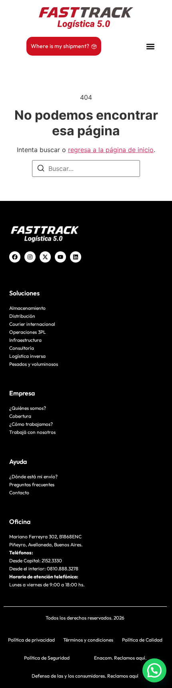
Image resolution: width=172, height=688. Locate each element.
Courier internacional (32, 324)
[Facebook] (14, 257)
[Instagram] (30, 257)
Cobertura (20, 416)
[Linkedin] (75, 257)
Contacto (19, 492)
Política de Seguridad (47, 658)
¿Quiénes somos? (27, 408)
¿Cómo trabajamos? (31, 424)
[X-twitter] (45, 257)
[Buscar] (40, 169)
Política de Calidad (142, 640)
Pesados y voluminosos (33, 364)
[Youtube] (60, 257)
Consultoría (21, 348)
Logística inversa (27, 356)
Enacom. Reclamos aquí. (120, 658)
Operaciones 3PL (27, 332)
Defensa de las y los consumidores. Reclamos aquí (85, 676)
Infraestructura (25, 340)
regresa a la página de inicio (111, 150)
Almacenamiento (27, 308)
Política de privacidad (31, 640)
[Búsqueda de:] (86, 168)
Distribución (22, 316)
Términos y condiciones (88, 640)
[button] (150, 46)
